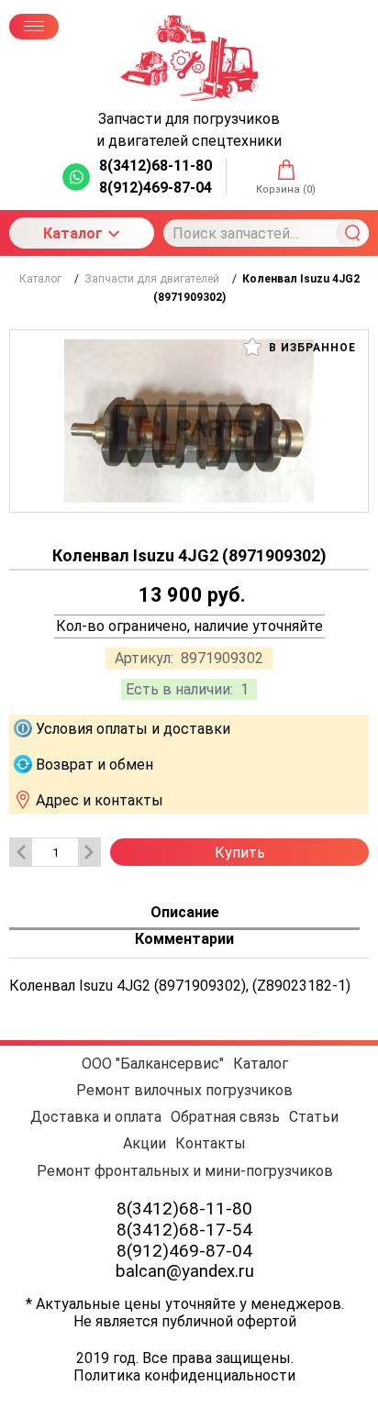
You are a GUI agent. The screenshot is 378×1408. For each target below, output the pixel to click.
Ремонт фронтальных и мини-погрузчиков (185, 1171)
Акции (144, 1143)
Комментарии (184, 939)
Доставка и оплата (95, 1116)
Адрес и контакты (99, 800)
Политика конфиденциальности (184, 1375)
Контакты (210, 1143)
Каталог (73, 233)
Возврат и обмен (94, 764)
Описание (184, 912)
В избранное (310, 347)
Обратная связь (225, 1116)
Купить (240, 852)
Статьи (314, 1116)
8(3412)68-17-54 (184, 1229)
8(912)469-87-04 (184, 1250)
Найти (352, 233)
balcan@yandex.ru (185, 1271)
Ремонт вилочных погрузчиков (184, 1090)
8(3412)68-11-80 (184, 1208)
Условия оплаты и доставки (133, 728)
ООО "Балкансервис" (153, 1063)
